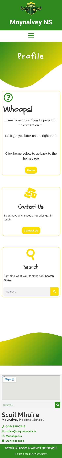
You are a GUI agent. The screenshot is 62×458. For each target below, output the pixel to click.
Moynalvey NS (31, 22)
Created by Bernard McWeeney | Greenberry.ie (31, 448)
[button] (31, 35)
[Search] (54, 291)
